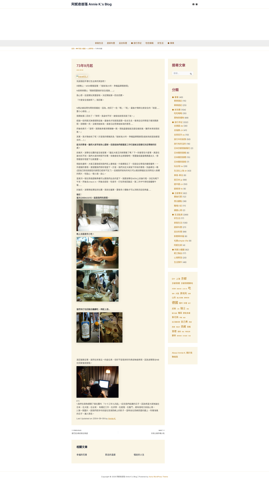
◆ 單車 (170, 43)
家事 (189, 293)
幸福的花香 (81, 455)
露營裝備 (179, 336)
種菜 (180, 313)
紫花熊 (175, 317)
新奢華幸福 (179, 236)
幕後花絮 (178, 197)
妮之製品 (178, 253)
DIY (173, 279)
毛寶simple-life (181, 241)
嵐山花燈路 (180, 298)
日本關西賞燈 (180, 162)
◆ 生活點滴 (177, 215)
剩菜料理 (179, 289)
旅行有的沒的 (180, 144)
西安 (190, 322)
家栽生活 (99, 43)
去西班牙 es (179, 135)
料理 (185, 303)
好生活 (161, 43)
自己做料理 (176, 322)
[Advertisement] (134, 24)
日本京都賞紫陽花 (182, 148)
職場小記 (178, 206)
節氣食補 (186, 313)
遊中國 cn (178, 184)
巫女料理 (123, 43)
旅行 (189, 303)
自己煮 (184, 321)
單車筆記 (178, 101)
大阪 (177, 293)
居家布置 (111, 43)
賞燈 (179, 332)
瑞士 (183, 308)
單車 (173, 293)
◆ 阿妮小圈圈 (178, 250)
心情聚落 (178, 258)
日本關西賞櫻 (180, 157)
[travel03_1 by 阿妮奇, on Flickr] (82, 76)
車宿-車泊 (178, 175)
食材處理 (185, 336)
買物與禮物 (179, 118)
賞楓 (189, 327)
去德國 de (178, 126)
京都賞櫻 (176, 283)
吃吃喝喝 (150, 43)
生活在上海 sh (180, 171)
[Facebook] (193, 4)
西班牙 (178, 327)
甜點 (188, 309)
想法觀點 (178, 201)
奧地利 (183, 293)
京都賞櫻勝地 (187, 283)
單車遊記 (178, 105)
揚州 (181, 303)
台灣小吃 (184, 289)
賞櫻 (174, 331)
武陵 (174, 308)
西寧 (173, 327)
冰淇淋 (174, 289)
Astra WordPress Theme (158, 477)
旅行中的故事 (180, 139)
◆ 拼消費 (176, 110)
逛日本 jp (178, 180)
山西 (174, 297)
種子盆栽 (174, 313)
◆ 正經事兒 (177, 193)
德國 (175, 302)
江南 (178, 309)
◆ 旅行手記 (136, 43)
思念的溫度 (110, 455)
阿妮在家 (178, 245)
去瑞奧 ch (178, 130)
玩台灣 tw (178, 166)
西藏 (183, 326)
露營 (174, 335)
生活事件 (178, 262)
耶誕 (181, 317)
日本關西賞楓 (180, 153)
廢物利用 (186, 298)
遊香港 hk (178, 189)
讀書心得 (178, 210)
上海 (178, 279)
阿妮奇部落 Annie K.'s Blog (91, 4)
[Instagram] (197, 4)
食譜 (189, 336)
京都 (184, 278)
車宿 (183, 331)
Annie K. (112, 418)
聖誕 (184, 317)
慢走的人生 (139, 455)
